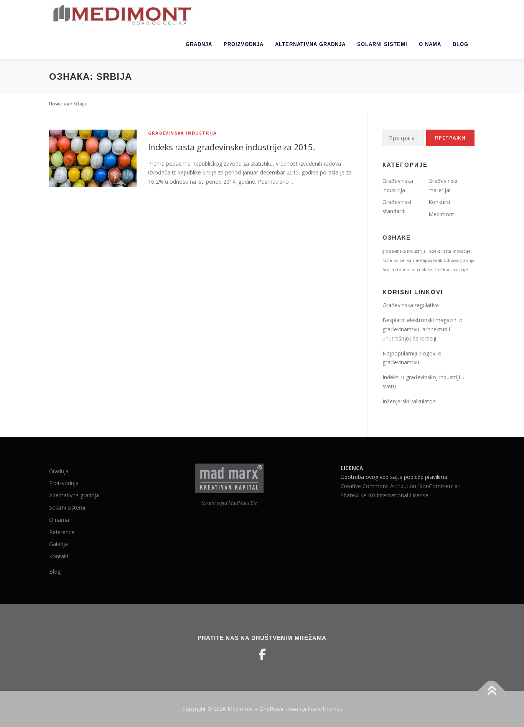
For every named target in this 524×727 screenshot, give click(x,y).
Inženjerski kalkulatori (409, 401)
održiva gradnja (459, 260)
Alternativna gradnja (310, 44)
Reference (61, 532)
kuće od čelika (396, 260)
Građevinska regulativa (410, 305)
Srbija (388, 269)
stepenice (405, 269)
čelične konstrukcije (448, 269)
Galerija (58, 544)
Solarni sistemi (382, 44)
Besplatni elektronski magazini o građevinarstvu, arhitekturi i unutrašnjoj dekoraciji (422, 329)
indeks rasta (439, 251)
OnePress (271, 708)
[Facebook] (262, 654)
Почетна (59, 103)
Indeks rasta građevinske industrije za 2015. (231, 147)
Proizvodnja (244, 44)
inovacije (462, 251)
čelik (421, 269)
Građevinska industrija (182, 133)
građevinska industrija (404, 251)
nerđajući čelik (427, 260)
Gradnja (199, 44)
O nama (430, 44)
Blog (460, 44)
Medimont (441, 214)
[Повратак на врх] (491, 691)
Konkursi (439, 202)
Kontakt (59, 556)
